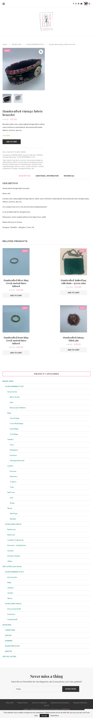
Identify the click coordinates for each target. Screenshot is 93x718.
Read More (54, 715)
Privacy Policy (22, 703)
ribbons (17, 166)
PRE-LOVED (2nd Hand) (12, 566)
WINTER (8, 651)
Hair (11, 402)
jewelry (40, 162)
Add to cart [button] (16, 295)
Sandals (13, 519)
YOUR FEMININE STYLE (35, 44)
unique (41, 166)
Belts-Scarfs (15, 397)
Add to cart (11, 142)
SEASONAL (7, 625)
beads (9, 160)
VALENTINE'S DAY (12, 646)
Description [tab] (24, 176)
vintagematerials (24, 168)
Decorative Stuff (14, 609)
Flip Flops (13, 513)
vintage (14, 168)
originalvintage (8, 166)
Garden (10, 551)
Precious (13, 455)
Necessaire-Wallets (18, 408)
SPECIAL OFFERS (36, 155)
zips (32, 168)
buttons (23, 160)
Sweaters (13, 476)
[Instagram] (76, 3)
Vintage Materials (9, 157)
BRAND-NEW (17, 44)
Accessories (12, 392)
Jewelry (25, 155)
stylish (28, 166)
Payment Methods (80, 703)
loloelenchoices (15, 164)
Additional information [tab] (47, 176)
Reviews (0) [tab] (69, 176)
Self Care (11, 492)
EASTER (8, 635)
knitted (5, 164)
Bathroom (11, 529)
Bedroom (11, 535)
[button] (41, 52)
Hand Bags (14, 429)
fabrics (15, 162)
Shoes (9, 508)
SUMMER (8, 641)
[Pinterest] (78, 3)
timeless (34, 166)
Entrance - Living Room (16, 545)
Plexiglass (14, 450)
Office (9, 561)
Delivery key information (60, 703)
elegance (39, 160)
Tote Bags (14, 434)
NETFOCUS (66, 709)
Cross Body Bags (16, 423)
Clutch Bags (14, 418)
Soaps (12, 503)
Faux (12, 445)
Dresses (13, 471)
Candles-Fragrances (15, 540)
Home (5, 44)
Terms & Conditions (39, 703)
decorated (31, 160)
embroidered (7, 162)
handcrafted (23, 162)
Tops (12, 487)
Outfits (10, 466)
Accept (44, 715)
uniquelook (7, 168)
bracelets (15, 160)
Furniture (11, 614)
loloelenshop (26, 164)
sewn (23, 166)
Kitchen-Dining (13, 556)
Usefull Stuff (12, 619)
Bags (9, 413)
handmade (33, 162)
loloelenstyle (36, 164)
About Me (9, 703)
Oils (11, 498)
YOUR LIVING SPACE (13, 524)
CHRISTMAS (10, 630)
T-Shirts (13, 482)
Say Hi (46, 705)
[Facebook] (73, 3)
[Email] (81, 3)
